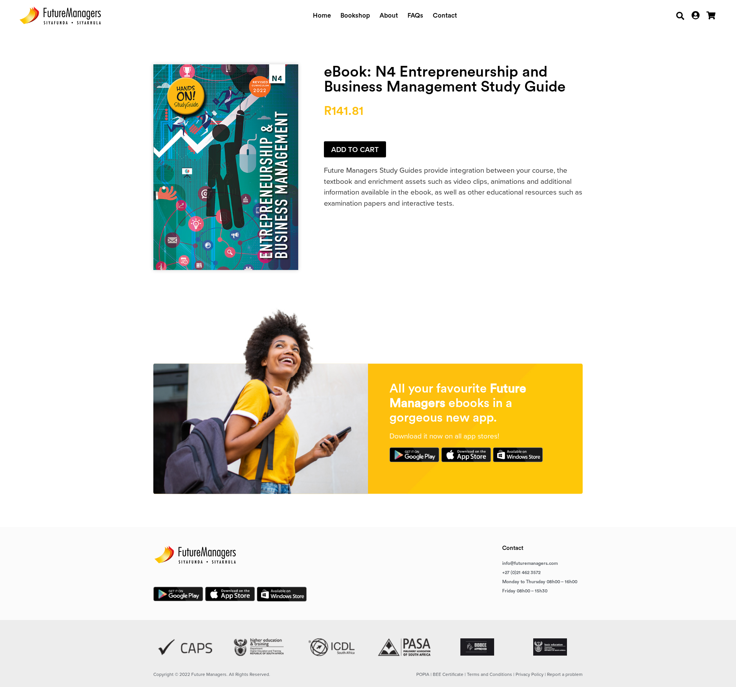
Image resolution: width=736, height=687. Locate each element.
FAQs (415, 15)
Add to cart (355, 149)
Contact (445, 15)
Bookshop (355, 15)
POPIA (422, 674)
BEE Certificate (448, 674)
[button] (680, 16)
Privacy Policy (530, 674)
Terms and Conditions (489, 674)
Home (322, 15)
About (389, 15)
